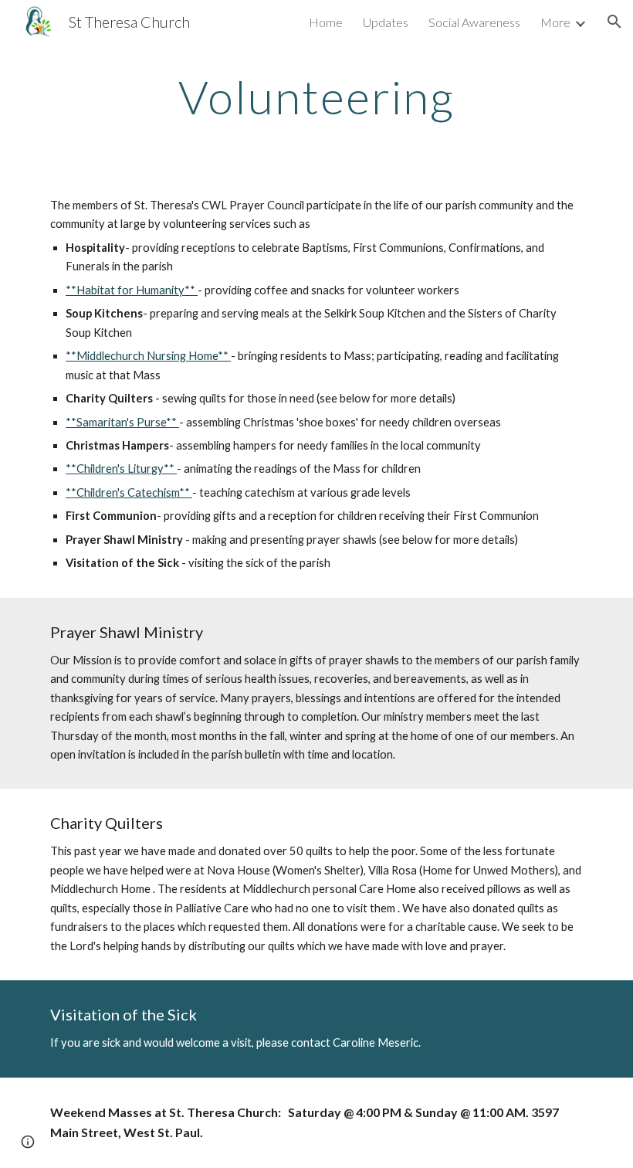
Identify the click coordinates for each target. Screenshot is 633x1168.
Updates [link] (385, 22)
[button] (614, 21)
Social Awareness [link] (474, 22)
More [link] (555, 22)
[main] (316, 96)
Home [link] (326, 22)
